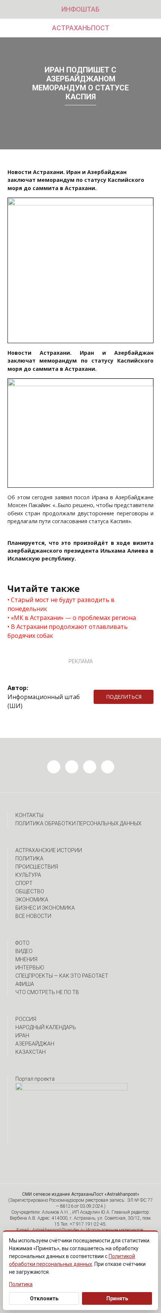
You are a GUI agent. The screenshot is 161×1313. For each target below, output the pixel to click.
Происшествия (36, 867)
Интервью (29, 968)
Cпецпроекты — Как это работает (61, 976)
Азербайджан (34, 1044)
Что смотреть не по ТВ (47, 992)
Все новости (33, 916)
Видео (24, 951)
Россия (25, 1019)
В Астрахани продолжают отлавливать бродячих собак (67, 631)
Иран (22, 1036)
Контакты (29, 815)
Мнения (26, 959)
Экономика (31, 900)
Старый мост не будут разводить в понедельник (61, 604)
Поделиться (124, 696)
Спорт (24, 883)
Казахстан (30, 1052)
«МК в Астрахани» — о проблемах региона (73, 618)
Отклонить (44, 1298)
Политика (29, 859)
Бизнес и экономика (45, 908)
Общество (29, 891)
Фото (22, 943)
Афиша (24, 984)
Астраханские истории (48, 850)
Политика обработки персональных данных (78, 823)
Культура (28, 875)
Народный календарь (45, 1027)
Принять (117, 1298)
